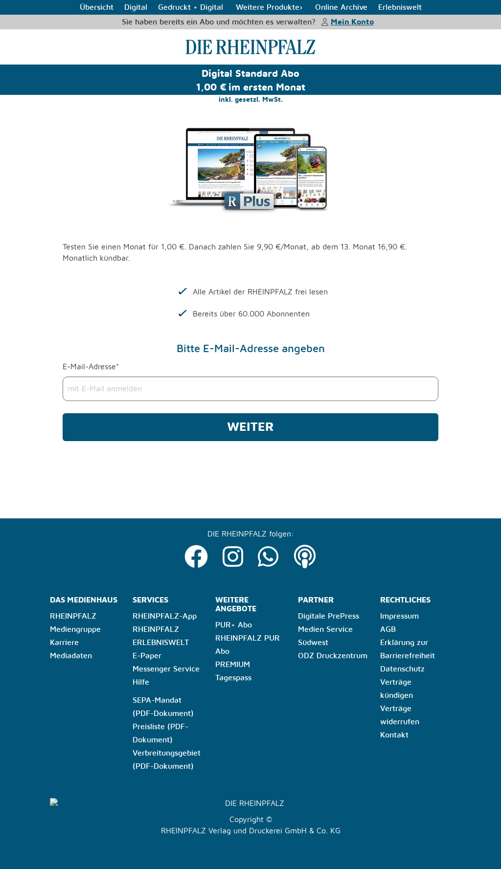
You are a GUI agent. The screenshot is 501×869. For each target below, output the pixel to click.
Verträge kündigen (396, 688)
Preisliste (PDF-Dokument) (160, 733)
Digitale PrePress (328, 616)
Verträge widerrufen (399, 715)
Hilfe (141, 682)
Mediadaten (71, 656)
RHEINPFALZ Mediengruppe (75, 622)
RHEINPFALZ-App (165, 616)
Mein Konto (352, 22)
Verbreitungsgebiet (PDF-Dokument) (167, 759)
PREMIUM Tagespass (233, 671)
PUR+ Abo (233, 625)
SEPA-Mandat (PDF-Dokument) (163, 706)
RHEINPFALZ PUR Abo (247, 644)
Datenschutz (402, 669)
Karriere (64, 642)
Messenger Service (166, 669)
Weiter (250, 427)
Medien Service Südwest (325, 635)
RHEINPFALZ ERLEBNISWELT (161, 635)
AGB (388, 629)
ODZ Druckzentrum (332, 656)
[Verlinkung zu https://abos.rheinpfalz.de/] (250, 46)
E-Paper (147, 656)
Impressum (399, 616)
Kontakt (394, 735)
